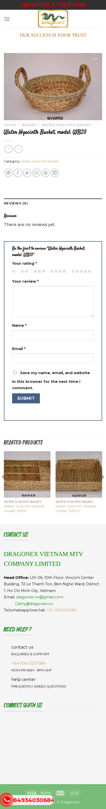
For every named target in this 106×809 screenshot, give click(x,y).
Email (18, 348)
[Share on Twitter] (27, 173)
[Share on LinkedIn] (55, 173)
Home (10, 125)
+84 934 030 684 (28, 663)
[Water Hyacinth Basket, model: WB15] (27, 474)
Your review (25, 281)
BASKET (29, 125)
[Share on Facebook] (18, 173)
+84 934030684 (62, 610)
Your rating (24, 263)
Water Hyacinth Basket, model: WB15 (24, 508)
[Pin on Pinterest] (45, 173)
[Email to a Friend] (36, 173)
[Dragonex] (53, 19)
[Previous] (3, 487)
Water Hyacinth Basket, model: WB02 (76, 508)
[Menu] (7, 19)
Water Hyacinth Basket (66, 125)
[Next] (102, 487)
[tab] (53, 203)
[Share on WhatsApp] (8, 173)
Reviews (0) (16, 203)
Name (19, 325)
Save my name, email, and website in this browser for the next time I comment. (51, 381)
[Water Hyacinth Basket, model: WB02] (79, 474)
